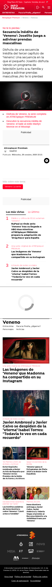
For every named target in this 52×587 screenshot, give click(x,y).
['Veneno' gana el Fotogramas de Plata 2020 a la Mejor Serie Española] (38, 453)
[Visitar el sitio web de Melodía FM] (16, 558)
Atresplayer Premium (11, 18)
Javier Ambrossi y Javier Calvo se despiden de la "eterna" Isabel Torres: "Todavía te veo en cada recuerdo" (25, 274)
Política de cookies (40, 577)
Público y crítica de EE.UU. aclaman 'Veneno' (27, 219)
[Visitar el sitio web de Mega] (11, 551)
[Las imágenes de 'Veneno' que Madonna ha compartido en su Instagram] (26, 350)
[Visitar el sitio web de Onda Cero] (31, 551)
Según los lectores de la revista (36, 463)
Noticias (20, 329)
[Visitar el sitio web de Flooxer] (36, 558)
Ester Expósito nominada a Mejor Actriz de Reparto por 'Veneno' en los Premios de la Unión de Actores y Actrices (14, 473)
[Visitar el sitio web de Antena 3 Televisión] (11, 545)
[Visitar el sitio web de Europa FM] (41, 551)
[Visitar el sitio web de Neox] (31, 544)
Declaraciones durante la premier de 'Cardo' (13, 503)
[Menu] (48, 7)
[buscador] (43, 7)
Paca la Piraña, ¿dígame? (30, 13)
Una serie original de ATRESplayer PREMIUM (27, 247)
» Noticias (33, 18)
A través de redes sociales (24, 265)
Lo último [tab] (33, 212)
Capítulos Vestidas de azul (34, 2)
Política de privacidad (23, 577)
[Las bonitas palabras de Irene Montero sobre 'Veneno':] (14, 493)
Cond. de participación (20, 581)
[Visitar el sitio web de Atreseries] (21, 551)
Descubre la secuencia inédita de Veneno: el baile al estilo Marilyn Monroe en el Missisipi (24, 124)
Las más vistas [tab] (15, 212)
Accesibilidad (35, 581)
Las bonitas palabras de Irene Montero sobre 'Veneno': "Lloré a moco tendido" (13, 510)
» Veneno (25, 18)
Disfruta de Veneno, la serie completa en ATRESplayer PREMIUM (26, 115)
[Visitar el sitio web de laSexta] (21, 544)
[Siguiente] (47, 2)
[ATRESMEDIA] (26, 535)
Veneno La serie (13, 186)
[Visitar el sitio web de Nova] (41, 544)
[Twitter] (5, 151)
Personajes (8, 329)
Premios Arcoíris (33, 502)
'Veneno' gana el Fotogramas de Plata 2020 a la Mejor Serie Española (37, 470)
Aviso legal (8, 577)
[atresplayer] (38, 7)
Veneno (11, 322)
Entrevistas (8, 13)
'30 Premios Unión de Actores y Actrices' (12, 463)
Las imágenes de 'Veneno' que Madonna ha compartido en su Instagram (28, 254)
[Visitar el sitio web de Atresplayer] (26, 558)
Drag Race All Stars (15, 2)
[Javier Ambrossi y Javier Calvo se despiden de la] (26, 403)
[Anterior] (5, 2)
